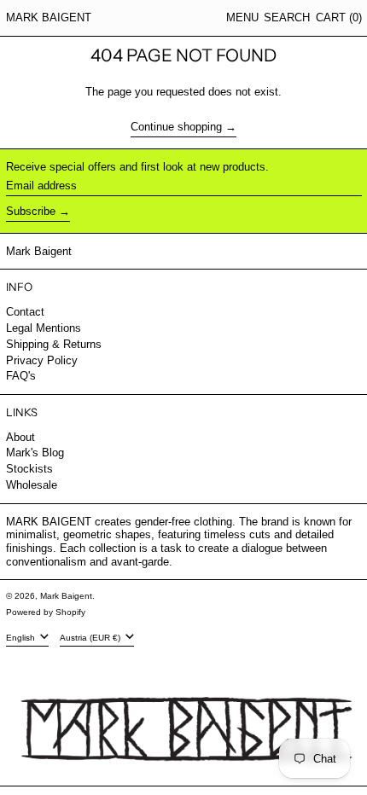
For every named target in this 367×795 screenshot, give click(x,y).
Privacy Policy (42, 360)
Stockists (29, 468)
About (20, 437)
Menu (242, 17)
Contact (25, 311)
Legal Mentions (43, 328)
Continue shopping (176, 126)
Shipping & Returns (54, 344)
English (22, 637)
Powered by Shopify (45, 612)
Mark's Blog (35, 452)
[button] (287, 18)
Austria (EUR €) (91, 637)
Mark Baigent (48, 17)
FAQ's (21, 375)
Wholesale (31, 485)
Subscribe (30, 211)
